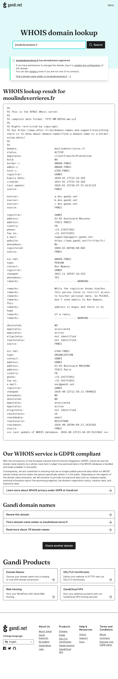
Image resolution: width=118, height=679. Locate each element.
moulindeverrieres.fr (27, 60)
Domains (63, 631)
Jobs (41, 649)
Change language (12, 636)
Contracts (105, 638)
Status (82, 634)
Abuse (103, 634)
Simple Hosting (66, 645)
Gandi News (45, 645)
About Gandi (45, 631)
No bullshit (44, 641)
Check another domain (59, 545)
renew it (34, 71)
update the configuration (87, 65)
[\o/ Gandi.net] (18, 628)
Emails (62, 635)
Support (83, 638)
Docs (82, 641)
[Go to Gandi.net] (12, 5)
